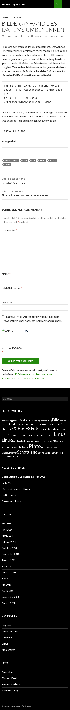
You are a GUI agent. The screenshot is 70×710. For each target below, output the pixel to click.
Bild (24, 160)
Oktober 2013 (9, 547)
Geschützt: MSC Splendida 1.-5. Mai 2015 (23, 476)
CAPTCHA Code (12, 347)
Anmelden (7, 672)
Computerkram (11, 17)
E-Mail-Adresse (12, 288)
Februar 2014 (9, 541)
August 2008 (9, 603)
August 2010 (9, 572)
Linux (7, 165)
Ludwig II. (30, 441)
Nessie (14, 447)
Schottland (27, 451)
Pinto (35, 446)
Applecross (14, 421)
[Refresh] (27, 330)
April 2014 (7, 529)
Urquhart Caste (8, 456)
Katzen (25, 435)
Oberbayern (23, 447)
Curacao (40, 424)
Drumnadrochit (56, 424)
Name (6, 273)
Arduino (25, 420)
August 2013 (9, 560)
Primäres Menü (66, 4)
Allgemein (7, 625)
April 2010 (7, 590)
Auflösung (36, 421)
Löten (37, 441)
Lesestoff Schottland (14, 181)
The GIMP (54, 453)
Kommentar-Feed (11, 684)
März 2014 (7, 535)
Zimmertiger (21, 456)
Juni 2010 (7, 578)
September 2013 (11, 554)
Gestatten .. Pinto (11, 501)
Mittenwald (58, 441)
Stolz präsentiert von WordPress (16, 706)
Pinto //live (7, 482)
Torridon (63, 453)
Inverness (60, 429)
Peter (26, 36)
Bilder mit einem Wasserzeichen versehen (25, 193)
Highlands (51, 429)
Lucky (23, 441)
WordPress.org (10, 690)
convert (63, 421)
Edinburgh (6, 429)
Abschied (6, 421)
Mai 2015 (6, 523)
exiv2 (42, 160)
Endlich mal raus (10, 495)
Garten (43, 429)
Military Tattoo (46, 441)
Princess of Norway (49, 447)
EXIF (33, 160)
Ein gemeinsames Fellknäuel (16, 488)
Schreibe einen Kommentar (48, 36)
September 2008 (11, 596)
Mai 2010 (6, 584)
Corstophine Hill (8, 424)
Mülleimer (6, 447)
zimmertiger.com (13, 4)
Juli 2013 (6, 566)
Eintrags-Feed (9, 678)
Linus (60, 434)
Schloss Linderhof (9, 453)
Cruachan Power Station (26, 424)
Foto (53, 160)
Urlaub (5, 643)
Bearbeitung (11, 160)
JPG (3, 435)
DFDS (46, 424)
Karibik (8, 435)
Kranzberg (33, 435)
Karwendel (17, 435)
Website (7, 302)
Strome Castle (44, 453)
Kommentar (9, 230)
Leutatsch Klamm (45, 435)
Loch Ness (16, 441)
